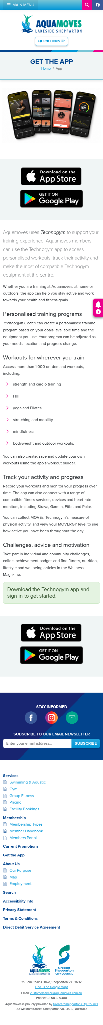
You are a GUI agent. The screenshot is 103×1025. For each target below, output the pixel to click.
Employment (21, 883)
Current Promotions (20, 846)
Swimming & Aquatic (28, 782)
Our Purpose (20, 870)
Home (46, 68)
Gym (14, 789)
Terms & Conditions (20, 918)
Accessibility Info (18, 901)
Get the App (13, 855)
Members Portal (23, 837)
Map (13, 877)
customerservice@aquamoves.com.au (56, 993)
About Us (11, 863)
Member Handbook (26, 831)
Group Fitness (22, 795)
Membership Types (26, 824)
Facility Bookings (24, 809)
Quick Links (49, 41)
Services (10, 775)
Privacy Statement (19, 909)
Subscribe (86, 743)
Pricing (16, 802)
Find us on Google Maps (51, 987)
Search (9, 892)
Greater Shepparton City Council (75, 1004)
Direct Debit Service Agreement (31, 927)
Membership (14, 817)
